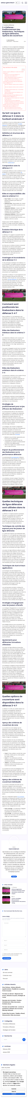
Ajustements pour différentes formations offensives (14, 103)
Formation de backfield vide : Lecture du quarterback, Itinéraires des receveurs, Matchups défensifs (13, 1008)
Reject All (14, 1091)
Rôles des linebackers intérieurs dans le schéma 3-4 (14, 85)
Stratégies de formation (9, 1030)
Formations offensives (9, 1027)
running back (11, 162)
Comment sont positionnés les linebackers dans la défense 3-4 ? (12, 82)
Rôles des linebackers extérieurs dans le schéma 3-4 (14, 88)
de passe (17, 434)
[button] (18, 2)
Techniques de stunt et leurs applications (12, 100)
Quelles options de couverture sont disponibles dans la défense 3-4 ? (11, 105)
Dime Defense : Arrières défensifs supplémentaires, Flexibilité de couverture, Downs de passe (13, 989)
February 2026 (6, 1049)
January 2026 (6, 1052)
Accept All (14, 1093)
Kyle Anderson (11, 40)
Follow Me (14, 876)
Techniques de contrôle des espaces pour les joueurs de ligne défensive (14, 98)
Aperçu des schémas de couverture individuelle (13, 108)
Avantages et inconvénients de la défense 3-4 (13, 80)
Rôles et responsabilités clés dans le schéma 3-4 (14, 77)
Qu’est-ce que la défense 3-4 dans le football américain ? (13, 72)
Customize (13, 1088)
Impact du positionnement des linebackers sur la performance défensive (14, 93)
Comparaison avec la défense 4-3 (11, 75)
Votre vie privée (5, 1067)
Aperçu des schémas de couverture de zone (13, 107)
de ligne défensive (12, 279)
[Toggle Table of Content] (22, 69)
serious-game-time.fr (7, 2)
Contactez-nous (7, 975)
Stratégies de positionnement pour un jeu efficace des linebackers (14, 90)
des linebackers (15, 457)
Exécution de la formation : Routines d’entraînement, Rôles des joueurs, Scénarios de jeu (11, 1002)
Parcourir (5, 978)
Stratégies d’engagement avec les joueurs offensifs (14, 101)
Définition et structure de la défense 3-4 (12, 74)
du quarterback (14, 438)
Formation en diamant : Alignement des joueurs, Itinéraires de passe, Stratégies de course (13, 995)
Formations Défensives (9, 1024)
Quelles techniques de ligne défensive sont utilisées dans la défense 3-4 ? (12, 96)
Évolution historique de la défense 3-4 (12, 78)
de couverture (20, 796)
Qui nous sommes (7, 972)
